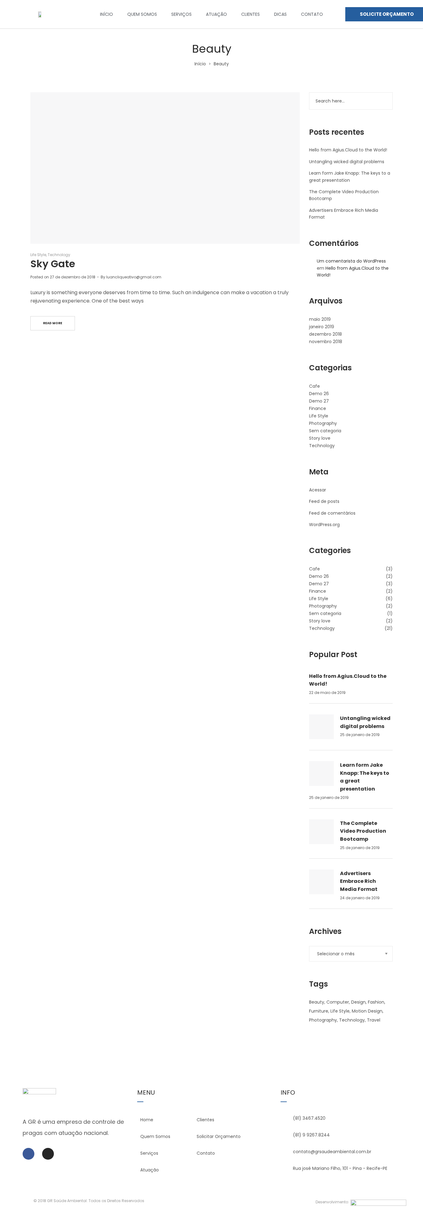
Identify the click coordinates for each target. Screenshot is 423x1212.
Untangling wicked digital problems (346, 162)
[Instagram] (48, 1154)
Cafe (314, 386)
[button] (384, 14)
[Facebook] (28, 1154)
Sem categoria (325, 431)
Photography (323, 423)
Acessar (317, 490)
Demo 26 (319, 393)
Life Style (38, 254)
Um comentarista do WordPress (351, 261)
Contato (312, 14)
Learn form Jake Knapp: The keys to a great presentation (364, 776)
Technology (59, 254)
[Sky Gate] (165, 168)
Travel (373, 1020)
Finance (317, 408)
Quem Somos (142, 14)
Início (106, 14)
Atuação (216, 14)
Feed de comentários (332, 513)
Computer (337, 1002)
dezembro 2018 (325, 334)
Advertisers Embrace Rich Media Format (358, 881)
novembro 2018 (325, 341)
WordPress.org (324, 524)
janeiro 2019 (321, 327)
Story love (319, 438)
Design (358, 1002)
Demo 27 (319, 401)
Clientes (250, 14)
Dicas (280, 14)
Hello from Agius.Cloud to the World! (348, 150)
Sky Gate (52, 264)
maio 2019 (320, 319)
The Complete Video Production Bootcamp (363, 831)
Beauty (316, 1002)
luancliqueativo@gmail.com (133, 277)
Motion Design (367, 1011)
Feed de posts (324, 501)
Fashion (376, 1002)
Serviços (181, 14)
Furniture (318, 1011)
